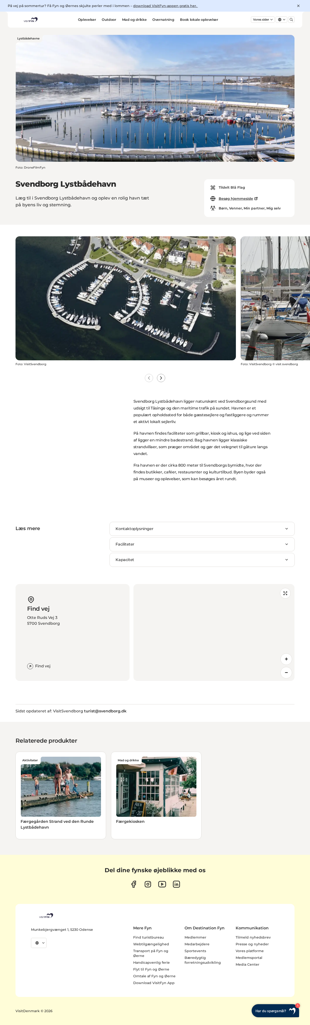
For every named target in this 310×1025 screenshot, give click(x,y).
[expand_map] (285, 593)
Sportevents (195, 951)
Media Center (247, 964)
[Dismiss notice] (298, 6)
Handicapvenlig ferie (151, 962)
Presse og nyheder (252, 944)
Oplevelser (87, 19)
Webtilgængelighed (151, 944)
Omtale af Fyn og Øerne (154, 976)
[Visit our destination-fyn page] (176, 884)
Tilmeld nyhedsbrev (253, 937)
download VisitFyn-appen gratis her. (165, 6)
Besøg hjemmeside (236, 198)
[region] (213, 632)
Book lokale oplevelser (199, 19)
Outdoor (109, 19)
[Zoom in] (286, 659)
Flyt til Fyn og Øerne (151, 969)
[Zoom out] (286, 672)
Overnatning (163, 19)
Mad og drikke (134, 19)
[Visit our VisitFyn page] (133, 884)
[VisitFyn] (46, 915)
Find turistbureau (148, 937)
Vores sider (261, 19)
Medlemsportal (249, 958)
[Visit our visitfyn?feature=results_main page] (162, 884)
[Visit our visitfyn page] (148, 884)
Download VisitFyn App (154, 983)
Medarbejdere (197, 944)
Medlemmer (195, 937)
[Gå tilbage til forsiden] (30, 20)
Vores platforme (250, 951)
